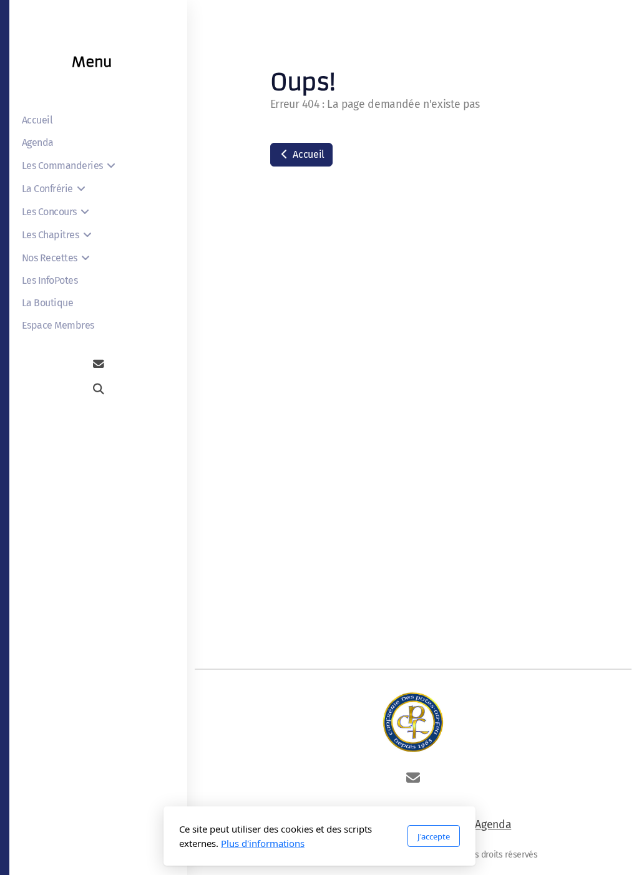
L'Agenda (490, 824)
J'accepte (433, 836)
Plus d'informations (263, 843)
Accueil (307, 154)
